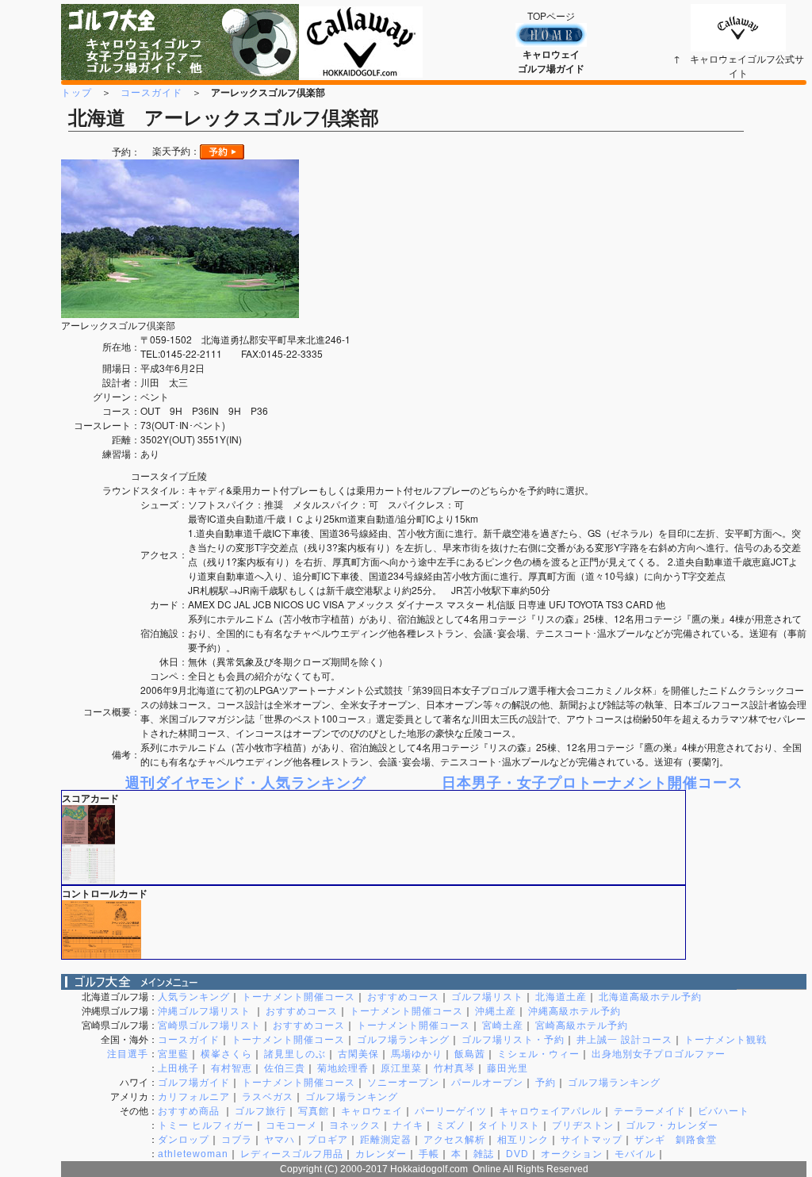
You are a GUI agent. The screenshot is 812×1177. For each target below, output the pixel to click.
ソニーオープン (403, 1082)
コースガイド (151, 91)
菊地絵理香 (343, 1068)
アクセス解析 (454, 1139)
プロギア (327, 1139)
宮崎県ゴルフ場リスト (209, 1025)
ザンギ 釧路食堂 (675, 1139)
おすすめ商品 (190, 1111)
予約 (545, 1082)
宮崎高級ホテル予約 (581, 1025)
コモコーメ (291, 1125)
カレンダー (381, 1154)
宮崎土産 (502, 1025)
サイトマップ (591, 1139)
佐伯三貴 (284, 1068)
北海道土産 (561, 997)
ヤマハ (279, 1139)
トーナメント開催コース (298, 997)
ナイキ (408, 1125)
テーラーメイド (650, 1111)
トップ (76, 91)
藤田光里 (507, 1068)
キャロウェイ (372, 1111)
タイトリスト (509, 1125)
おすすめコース (403, 997)
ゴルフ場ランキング (403, 1039)
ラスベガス (267, 1096)
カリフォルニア (194, 1096)
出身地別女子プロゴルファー (659, 1054)
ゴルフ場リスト (487, 997)
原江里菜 (401, 1068)
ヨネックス (355, 1125)
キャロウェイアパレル (550, 1111)
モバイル (635, 1154)
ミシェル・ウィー (538, 1054)
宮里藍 (173, 1054)
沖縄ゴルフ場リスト (206, 1011)
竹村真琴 (454, 1068)
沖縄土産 (495, 1011)
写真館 (313, 1111)
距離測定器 (386, 1139)
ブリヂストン (583, 1125)
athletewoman (193, 1154)
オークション (572, 1154)
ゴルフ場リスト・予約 (513, 1039)
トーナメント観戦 (725, 1039)
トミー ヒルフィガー (206, 1125)
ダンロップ (183, 1139)
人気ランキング (194, 997)
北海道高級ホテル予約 (650, 997)
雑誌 (483, 1154)
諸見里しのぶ (295, 1054)
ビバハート (723, 1111)
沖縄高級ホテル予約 (574, 1011)
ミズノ (450, 1125)
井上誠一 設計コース (624, 1039)
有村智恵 (231, 1068)
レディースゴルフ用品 (291, 1154)
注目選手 (127, 1054)
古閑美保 (358, 1054)
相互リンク (523, 1139)
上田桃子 (178, 1068)
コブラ (236, 1139)
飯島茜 (469, 1054)
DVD (517, 1154)
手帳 (429, 1154)
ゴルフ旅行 (260, 1111)
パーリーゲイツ (451, 1111)
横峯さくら (226, 1054)
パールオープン (487, 1082)
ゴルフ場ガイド (194, 1082)
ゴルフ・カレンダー (672, 1125)
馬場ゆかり (416, 1054)
